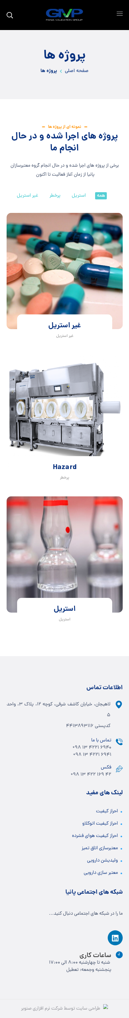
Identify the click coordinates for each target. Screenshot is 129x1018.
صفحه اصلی (76, 71)
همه (101, 195)
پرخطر (55, 195)
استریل (79, 195)
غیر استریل (27, 195)
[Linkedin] (115, 937)
